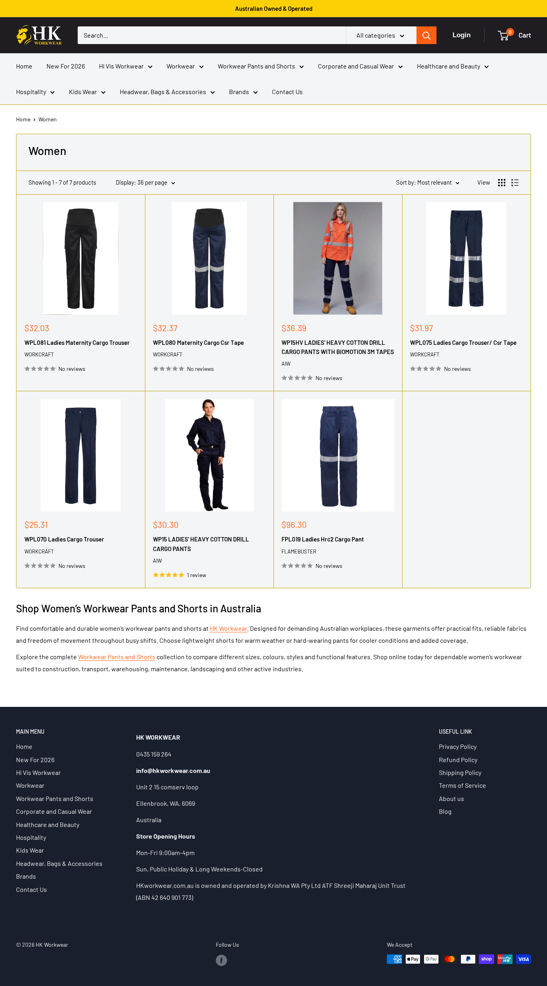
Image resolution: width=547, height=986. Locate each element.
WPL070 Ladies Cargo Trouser (64, 539)
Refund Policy (458, 759)
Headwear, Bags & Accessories (163, 91)
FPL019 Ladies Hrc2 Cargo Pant (323, 539)
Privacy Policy (458, 746)
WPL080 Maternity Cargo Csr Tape (198, 342)
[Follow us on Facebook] (221, 960)
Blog (445, 811)
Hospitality (31, 91)
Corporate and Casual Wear (356, 66)
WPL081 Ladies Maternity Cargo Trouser (77, 342)
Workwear (181, 66)
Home (24, 66)
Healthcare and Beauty (448, 66)
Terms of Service (462, 785)
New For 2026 (65, 66)
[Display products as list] (515, 182)
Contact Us (287, 91)
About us (451, 798)
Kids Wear (83, 91)
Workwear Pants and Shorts (256, 66)
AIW (286, 363)
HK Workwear (228, 628)
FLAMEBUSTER (299, 551)
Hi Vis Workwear (121, 66)
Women (47, 119)
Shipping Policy (460, 772)
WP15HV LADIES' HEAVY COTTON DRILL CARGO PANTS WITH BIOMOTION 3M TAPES (338, 347)
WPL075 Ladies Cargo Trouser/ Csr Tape (463, 342)
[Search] (426, 35)
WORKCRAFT (39, 354)
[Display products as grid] (501, 182)
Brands (239, 91)
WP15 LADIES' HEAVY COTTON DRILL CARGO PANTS (201, 543)
